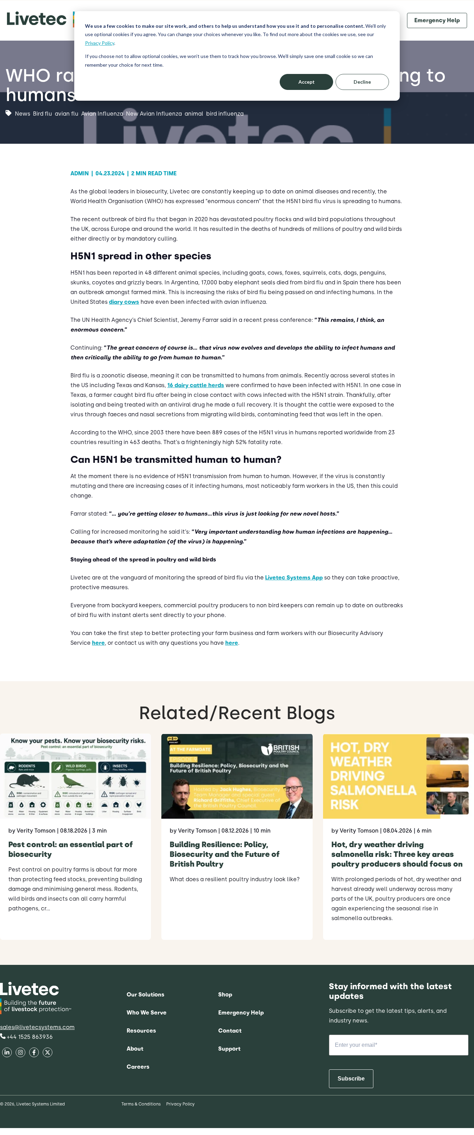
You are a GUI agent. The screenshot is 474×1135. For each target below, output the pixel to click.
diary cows (124, 302)
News (22, 114)
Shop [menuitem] (225, 994)
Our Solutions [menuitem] (145, 994)
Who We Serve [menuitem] (147, 1012)
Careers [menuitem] (138, 1066)
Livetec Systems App (294, 577)
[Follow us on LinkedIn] (20, 1053)
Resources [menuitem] (141, 1030)
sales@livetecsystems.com (37, 1027)
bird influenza (225, 114)
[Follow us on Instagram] (47, 1053)
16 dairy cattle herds (195, 385)
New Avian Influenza (154, 114)
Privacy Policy (99, 43)
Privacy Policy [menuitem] (180, 1104)
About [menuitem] (135, 1048)
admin (81, 173)
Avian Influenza (102, 114)
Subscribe (351, 1079)
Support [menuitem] (229, 1048)
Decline (362, 82)
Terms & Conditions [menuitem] (141, 1104)
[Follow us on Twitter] (34, 1053)
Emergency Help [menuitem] (241, 1012)
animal (194, 114)
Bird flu (42, 114)
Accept (306, 82)
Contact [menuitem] (230, 1030)
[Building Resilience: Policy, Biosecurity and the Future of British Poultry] (236, 837)
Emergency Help (437, 20)
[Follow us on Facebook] (7, 1053)
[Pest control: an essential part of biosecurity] (75, 837)
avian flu (66, 114)
